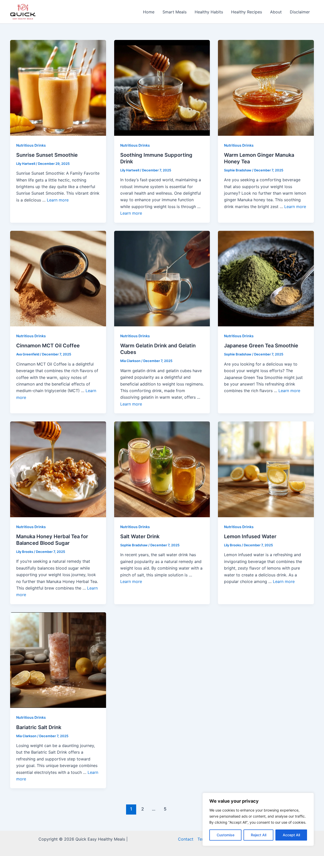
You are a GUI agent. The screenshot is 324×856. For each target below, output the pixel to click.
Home (148, 11)
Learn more (58, 199)
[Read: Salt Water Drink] (162, 468)
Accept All (291, 835)
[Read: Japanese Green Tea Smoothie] (266, 278)
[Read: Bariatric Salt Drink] (58, 659)
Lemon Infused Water (250, 536)
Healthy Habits (209, 11)
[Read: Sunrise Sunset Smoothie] (58, 87)
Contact (185, 839)
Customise (225, 835)
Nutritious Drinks (31, 145)
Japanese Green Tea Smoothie (261, 346)
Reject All (258, 835)
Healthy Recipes (246, 11)
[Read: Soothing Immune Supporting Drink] (162, 87)
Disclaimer (300, 11)
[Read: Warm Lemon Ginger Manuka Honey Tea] (266, 87)
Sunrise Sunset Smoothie (47, 155)
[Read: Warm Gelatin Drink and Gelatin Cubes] (162, 278)
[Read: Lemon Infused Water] (266, 468)
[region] (258, 819)
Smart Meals (175, 11)
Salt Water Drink (139, 536)
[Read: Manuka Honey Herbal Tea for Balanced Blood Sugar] (58, 468)
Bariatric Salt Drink (38, 727)
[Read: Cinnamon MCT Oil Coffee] (58, 278)
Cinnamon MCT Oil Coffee (48, 346)
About (276, 11)
